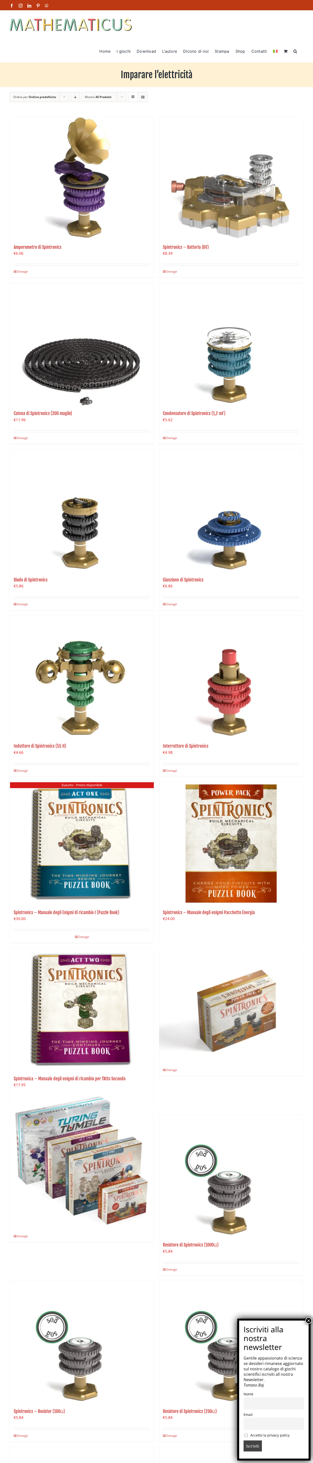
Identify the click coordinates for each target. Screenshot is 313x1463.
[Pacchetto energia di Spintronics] (231, 993)
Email (248, 1414)
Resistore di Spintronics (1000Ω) (191, 1245)
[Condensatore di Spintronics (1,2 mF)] (231, 344)
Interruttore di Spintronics (185, 746)
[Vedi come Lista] (142, 97)
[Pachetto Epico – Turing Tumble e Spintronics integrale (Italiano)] (82, 1159)
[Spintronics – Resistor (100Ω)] (82, 1342)
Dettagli (22, 271)
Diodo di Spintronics (30, 579)
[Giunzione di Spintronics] (231, 511)
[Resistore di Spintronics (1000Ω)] (231, 1176)
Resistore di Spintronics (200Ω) (190, 1411)
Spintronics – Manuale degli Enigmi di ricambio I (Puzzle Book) (66, 912)
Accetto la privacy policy (269, 1435)
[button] (295, 50)
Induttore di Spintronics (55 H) (40, 746)
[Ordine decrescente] (75, 97)
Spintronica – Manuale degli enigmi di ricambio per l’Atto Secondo (69, 1078)
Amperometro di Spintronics (37, 247)
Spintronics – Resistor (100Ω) (39, 1411)
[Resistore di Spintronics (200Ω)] (231, 1342)
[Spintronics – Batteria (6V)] (231, 178)
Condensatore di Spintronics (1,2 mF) (194, 413)
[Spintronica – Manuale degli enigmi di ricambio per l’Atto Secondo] (82, 1009)
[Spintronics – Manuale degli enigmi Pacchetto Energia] (231, 843)
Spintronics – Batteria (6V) (186, 247)
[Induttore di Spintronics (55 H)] (82, 677)
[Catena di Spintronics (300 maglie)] (82, 344)
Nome (248, 1394)
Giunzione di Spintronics (183, 579)
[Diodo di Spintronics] (82, 511)
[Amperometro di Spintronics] (82, 178)
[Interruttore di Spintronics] (231, 677)
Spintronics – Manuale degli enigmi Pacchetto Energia (209, 912)
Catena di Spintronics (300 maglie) (43, 413)
